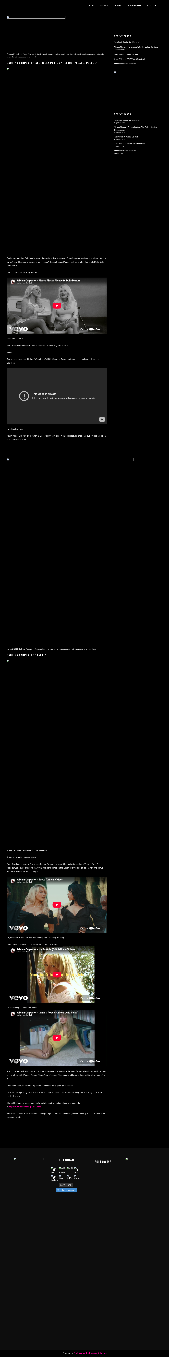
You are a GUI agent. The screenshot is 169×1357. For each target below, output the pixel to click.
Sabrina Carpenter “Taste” (27, 655)
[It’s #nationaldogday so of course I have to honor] (62, 1170)
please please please (81, 54)
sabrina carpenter (20, 57)
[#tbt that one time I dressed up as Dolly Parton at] (54, 1170)
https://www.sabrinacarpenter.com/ (25, 1107)
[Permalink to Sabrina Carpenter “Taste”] (70, 551)
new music (60, 649)
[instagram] (109, 1172)
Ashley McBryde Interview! (125, 64)
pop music (92, 54)
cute (60, 54)
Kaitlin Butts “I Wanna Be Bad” (126, 54)
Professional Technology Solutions (90, 1353)
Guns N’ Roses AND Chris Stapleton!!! (129, 59)
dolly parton (66, 54)
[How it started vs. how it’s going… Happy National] (70, 1170)
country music (54, 54)
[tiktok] (109, 1184)
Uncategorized (42, 54)
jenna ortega (52, 649)
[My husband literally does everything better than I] (54, 1178)
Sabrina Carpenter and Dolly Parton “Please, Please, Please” (52, 63)
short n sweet (31, 57)
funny (72, 54)
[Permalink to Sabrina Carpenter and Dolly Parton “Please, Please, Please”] (36, 32)
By (27, 54)
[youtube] (97, 1185)
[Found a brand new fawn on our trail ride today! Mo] (70, 1178)
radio (98, 54)
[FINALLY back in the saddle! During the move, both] (62, 1178)
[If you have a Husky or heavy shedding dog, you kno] (77, 1170)
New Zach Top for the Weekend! (127, 42)
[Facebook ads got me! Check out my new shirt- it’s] (77, 1178)
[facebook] (97, 1172)
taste (94, 649)
